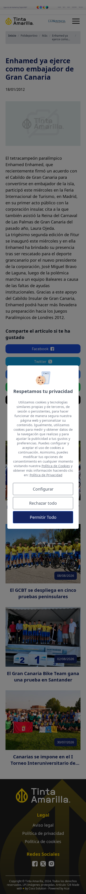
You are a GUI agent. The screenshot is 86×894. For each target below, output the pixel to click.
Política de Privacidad (46, 475)
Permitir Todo (43, 517)
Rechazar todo (43, 503)
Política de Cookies (56, 466)
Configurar (43, 489)
